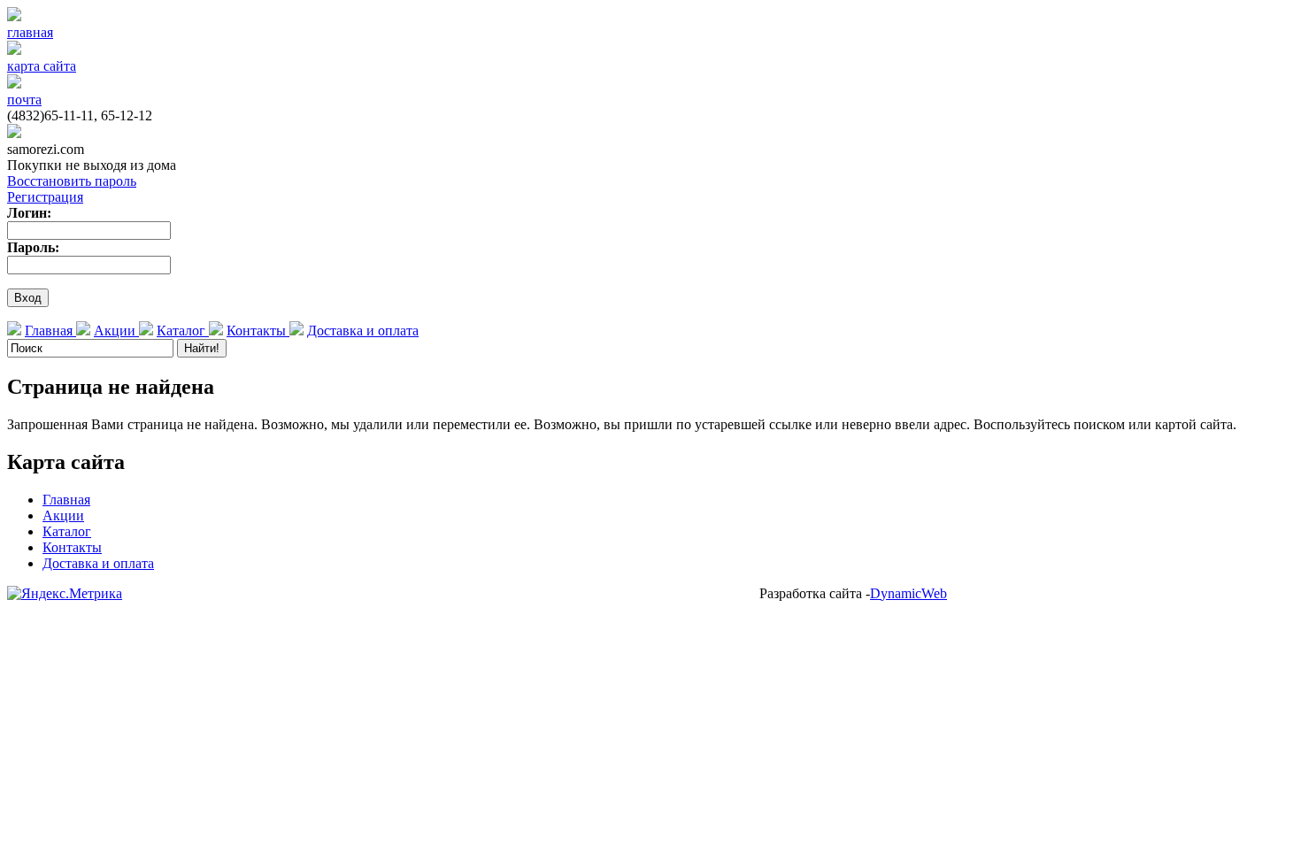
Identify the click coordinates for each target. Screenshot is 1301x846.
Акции (116, 330)
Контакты (258, 330)
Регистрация (45, 196)
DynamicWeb (908, 593)
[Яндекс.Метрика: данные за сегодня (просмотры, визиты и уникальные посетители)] (64, 594)
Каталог (183, 330)
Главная (50, 330)
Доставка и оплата (363, 330)
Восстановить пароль (71, 180)
